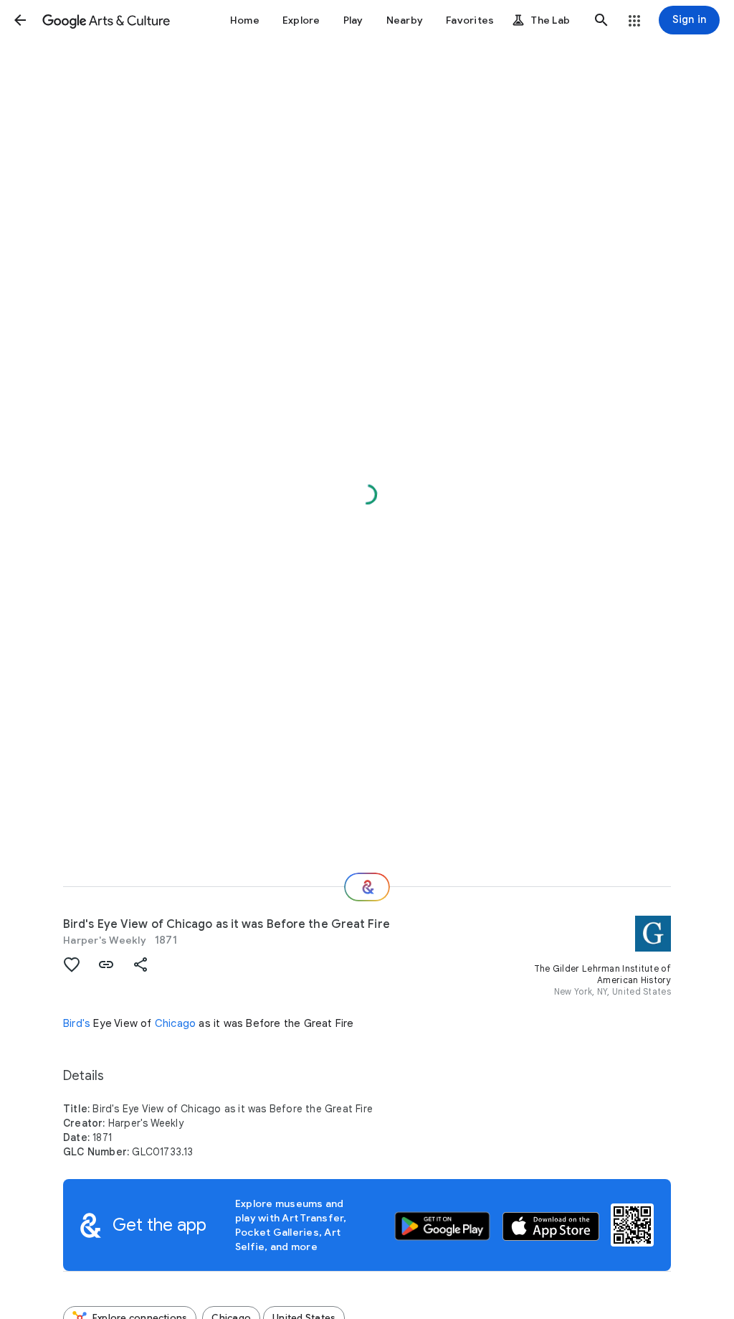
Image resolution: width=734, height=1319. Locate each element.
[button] (20, 20)
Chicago (175, 1023)
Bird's (76, 1023)
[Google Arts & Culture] (106, 20)
